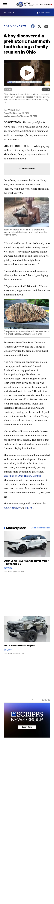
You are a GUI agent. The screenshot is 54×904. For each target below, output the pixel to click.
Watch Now (45, 4)
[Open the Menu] (5, 4)
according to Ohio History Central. (23, 475)
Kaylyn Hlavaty (12, 507)
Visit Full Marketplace (40, 528)
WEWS (28, 507)
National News (15, 25)
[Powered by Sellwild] (46, 700)
